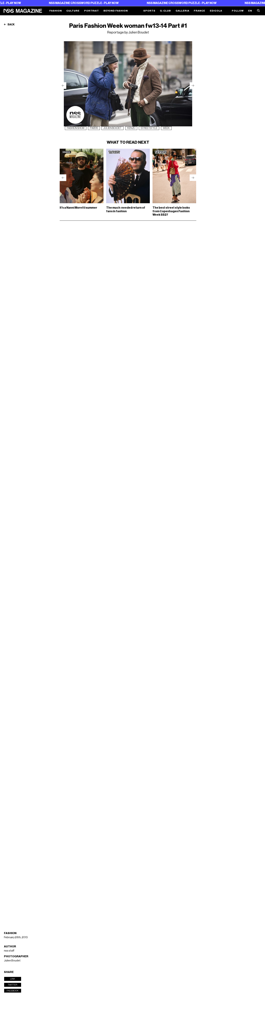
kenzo (131, 128)
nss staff (9, 950)
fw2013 (94, 128)
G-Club (165, 11)
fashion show (75, 128)
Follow (238, 11)
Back (11, 24)
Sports (149, 11)
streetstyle (149, 128)
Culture (73, 11)
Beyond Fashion (115, 11)
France (199, 11)
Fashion (55, 11)
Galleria (182, 11)
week (166, 128)
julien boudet (112, 128)
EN (250, 11)
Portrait (91, 11)
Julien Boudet (12, 960)
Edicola (216, 11)
